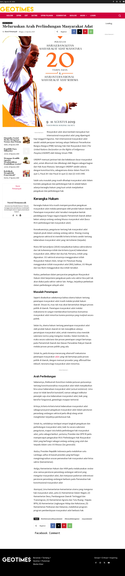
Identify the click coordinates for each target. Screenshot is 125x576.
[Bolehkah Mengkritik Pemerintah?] (26, 173)
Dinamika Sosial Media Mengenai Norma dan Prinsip (12, 140)
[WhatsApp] (90, 31)
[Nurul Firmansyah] (16, 192)
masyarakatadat (87, 519)
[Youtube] (123, 1)
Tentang (46, 558)
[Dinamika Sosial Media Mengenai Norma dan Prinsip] (26, 140)
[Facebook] (113, 1)
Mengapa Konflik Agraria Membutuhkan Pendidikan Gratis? (12, 161)
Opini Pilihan (7, 23)
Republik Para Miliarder (10, 150)
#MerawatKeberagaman (72, 519)
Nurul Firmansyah (11, 32)
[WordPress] (20, 215)
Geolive (36, 561)
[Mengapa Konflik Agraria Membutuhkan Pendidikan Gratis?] (26, 160)
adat (57, 356)
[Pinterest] (85, 31)
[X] (120, 1)
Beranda (37, 558)
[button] (120, 15)
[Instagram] (116, 1)
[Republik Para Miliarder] (26, 151)
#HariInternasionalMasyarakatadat (51, 519)
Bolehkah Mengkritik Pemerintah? (9, 173)
